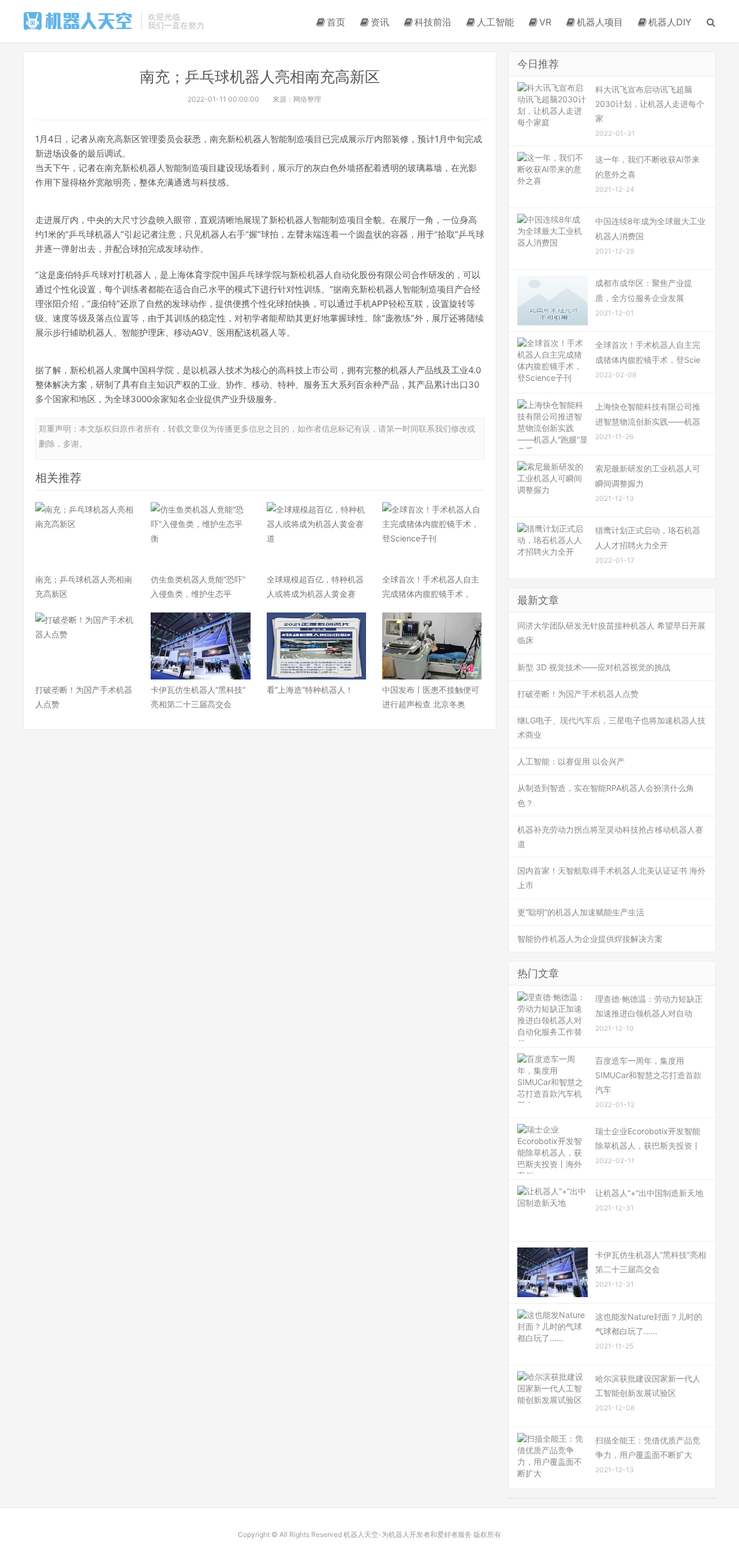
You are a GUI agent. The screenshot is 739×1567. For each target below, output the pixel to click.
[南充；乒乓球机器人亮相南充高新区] (85, 535)
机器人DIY (670, 22)
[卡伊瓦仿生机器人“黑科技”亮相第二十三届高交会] (200, 645)
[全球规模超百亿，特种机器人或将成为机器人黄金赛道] (316, 535)
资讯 (380, 22)
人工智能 (495, 22)
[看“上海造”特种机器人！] (316, 645)
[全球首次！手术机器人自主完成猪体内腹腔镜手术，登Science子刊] (432, 535)
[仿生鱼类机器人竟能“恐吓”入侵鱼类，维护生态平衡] (200, 535)
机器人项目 (600, 22)
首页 (336, 22)
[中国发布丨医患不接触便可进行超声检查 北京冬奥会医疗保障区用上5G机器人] (432, 645)
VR (545, 22)
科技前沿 (433, 22)
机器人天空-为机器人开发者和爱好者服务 (79, 21)
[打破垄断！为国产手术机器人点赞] (85, 645)
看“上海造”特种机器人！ (310, 690)
